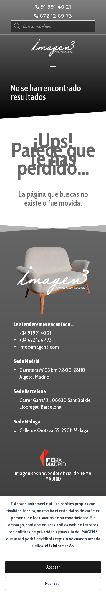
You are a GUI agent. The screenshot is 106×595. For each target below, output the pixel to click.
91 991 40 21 (56, 7)
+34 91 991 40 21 (35, 333)
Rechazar (53, 583)
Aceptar (53, 567)
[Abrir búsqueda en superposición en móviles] (53, 26)
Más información (59, 546)
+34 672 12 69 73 (35, 340)
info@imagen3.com (39, 347)
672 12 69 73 (56, 16)
